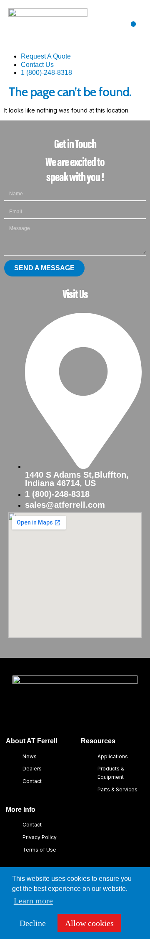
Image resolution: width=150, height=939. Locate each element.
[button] (133, 24)
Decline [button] (33, 923)
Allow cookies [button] (89, 923)
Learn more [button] (33, 900)
